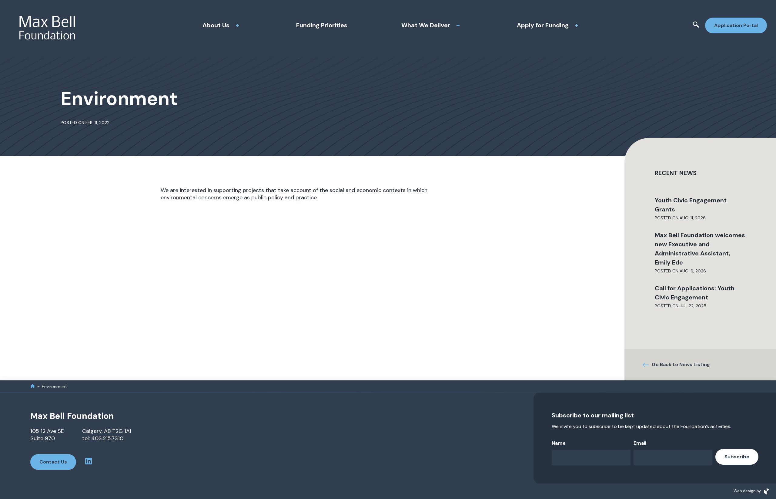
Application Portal (736, 25)
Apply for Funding (543, 25)
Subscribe (736, 456)
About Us (215, 25)
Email (640, 443)
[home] (32, 386)
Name (559, 443)
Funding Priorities (321, 25)
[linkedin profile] (88, 462)
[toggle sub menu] (237, 25)
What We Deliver (425, 25)
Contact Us (53, 462)
